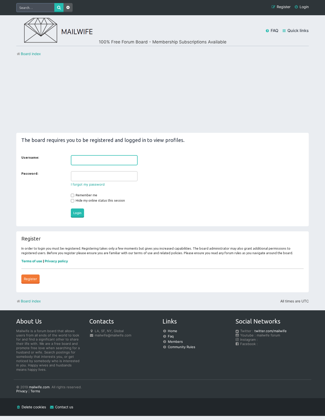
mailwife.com (39, 387)
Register (30, 279)
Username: (30, 157)
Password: (29, 173)
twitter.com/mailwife (270, 331)
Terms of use (31, 261)
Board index (31, 301)
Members (175, 342)
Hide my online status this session (100, 200)
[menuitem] (301, 7)
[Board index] (54, 30)
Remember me (86, 195)
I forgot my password (88, 184)
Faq (171, 336)
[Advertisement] (162, 97)
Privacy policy (56, 261)
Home (172, 331)
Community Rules (181, 347)
